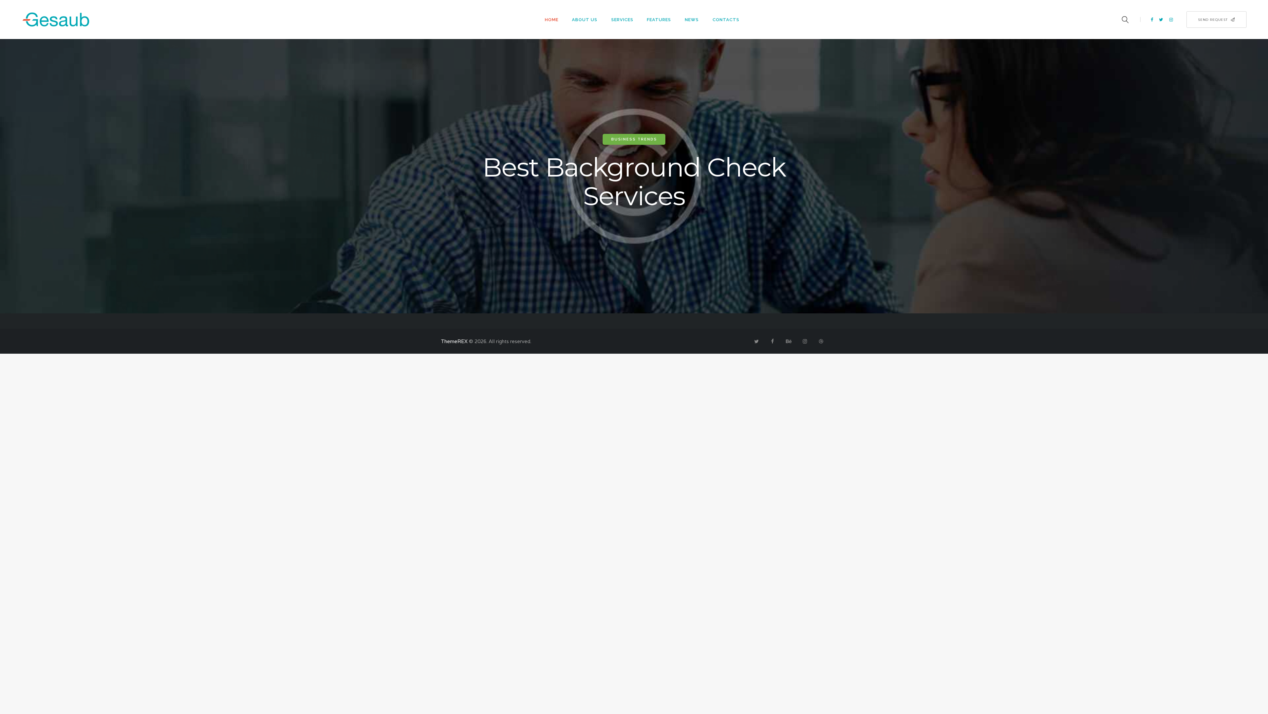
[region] (634, 176)
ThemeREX (454, 341)
